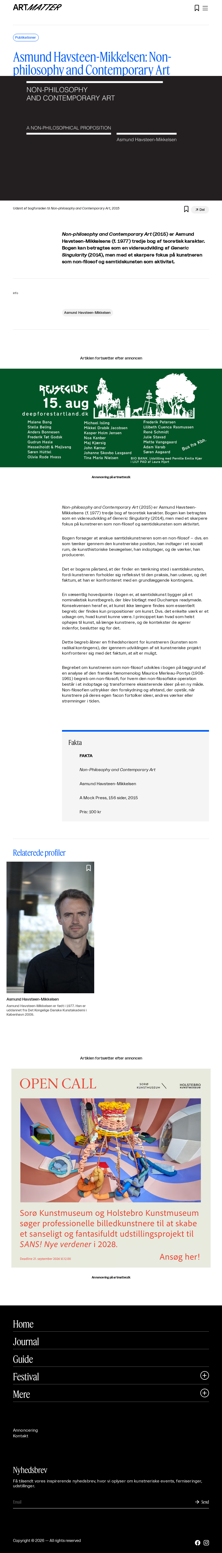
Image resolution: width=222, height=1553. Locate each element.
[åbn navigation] (205, 8)
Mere (21, 1394)
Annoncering (25, 1430)
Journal (26, 1341)
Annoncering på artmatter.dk (111, 477)
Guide (23, 1359)
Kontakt (20, 1436)
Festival (26, 1376)
